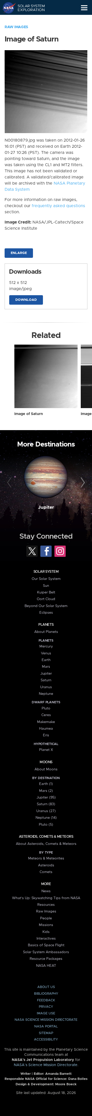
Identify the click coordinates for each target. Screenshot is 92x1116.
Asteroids (46, 865)
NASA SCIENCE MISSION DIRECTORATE (46, 1020)
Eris (46, 735)
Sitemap (46, 1033)
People (46, 918)
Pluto (46, 708)
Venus (46, 653)
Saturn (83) (46, 804)
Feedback (46, 1000)
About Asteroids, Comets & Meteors (46, 844)
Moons (46, 762)
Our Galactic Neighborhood (28, 19)
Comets (46, 872)
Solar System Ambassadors (46, 952)
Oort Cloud (46, 599)
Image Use (46, 1013)
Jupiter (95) (46, 797)
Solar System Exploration (28, 8)
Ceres (46, 715)
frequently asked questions (58, 206)
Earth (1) (46, 784)
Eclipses (46, 612)
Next (82, 482)
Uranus (46, 687)
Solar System (46, 571)
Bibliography (46, 993)
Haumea (46, 728)
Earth (46, 660)
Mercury (46, 646)
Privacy (46, 1006)
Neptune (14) (46, 818)
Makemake (46, 722)
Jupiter (46, 507)
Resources (46, 905)
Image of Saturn (28, 414)
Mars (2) (46, 791)
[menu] (84, 8)
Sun (46, 586)
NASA (7, 8)
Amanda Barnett (58, 1074)
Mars (46, 666)
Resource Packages (46, 959)
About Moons (45, 769)
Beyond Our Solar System (46, 606)
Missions (46, 925)
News (46, 891)
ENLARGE (19, 253)
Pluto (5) (46, 824)
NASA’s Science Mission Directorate (45, 1065)
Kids (46, 932)
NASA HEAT (46, 966)
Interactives (46, 938)
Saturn (46, 680)
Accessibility (46, 1039)
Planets (45, 624)
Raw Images (16, 27)
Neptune (46, 694)
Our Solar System (46, 579)
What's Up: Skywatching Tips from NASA (46, 898)
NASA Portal (46, 1026)
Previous (10, 482)
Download (26, 300)
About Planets (46, 632)
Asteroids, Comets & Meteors (46, 836)
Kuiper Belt (46, 592)
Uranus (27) (46, 811)
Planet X (46, 750)
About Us (46, 987)
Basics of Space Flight (46, 945)
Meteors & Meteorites (46, 858)
